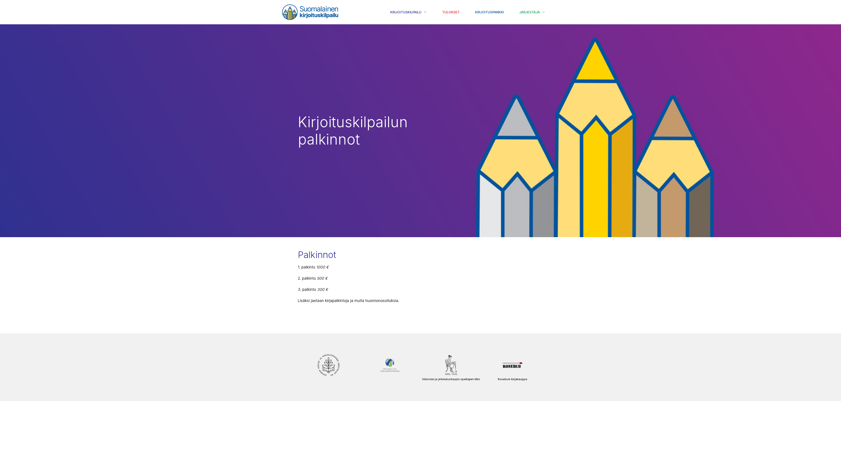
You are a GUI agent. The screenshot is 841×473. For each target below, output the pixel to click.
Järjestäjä (529, 12)
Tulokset (451, 12)
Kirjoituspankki (489, 12)
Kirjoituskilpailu (405, 12)
